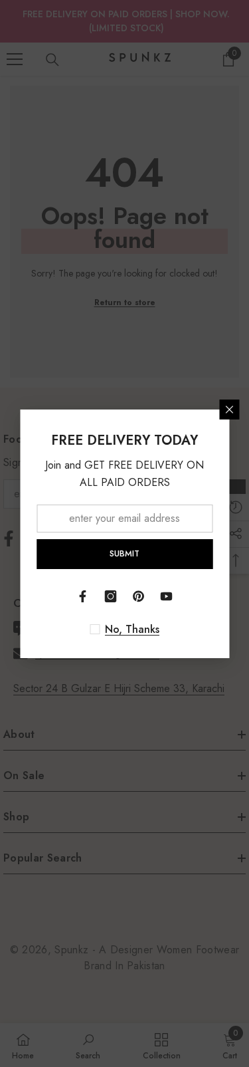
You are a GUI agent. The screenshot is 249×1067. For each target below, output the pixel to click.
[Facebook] (83, 596)
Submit (124, 553)
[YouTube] (167, 596)
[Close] (229, 409)
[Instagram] (111, 596)
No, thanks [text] (132, 629)
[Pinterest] (139, 596)
